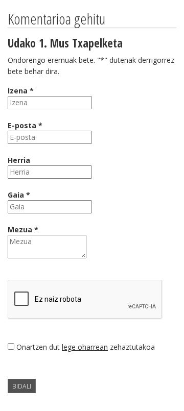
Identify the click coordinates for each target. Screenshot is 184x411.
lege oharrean (85, 347)
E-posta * (25, 125)
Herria (19, 160)
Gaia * (19, 195)
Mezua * (23, 229)
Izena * (21, 90)
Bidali (21, 386)
